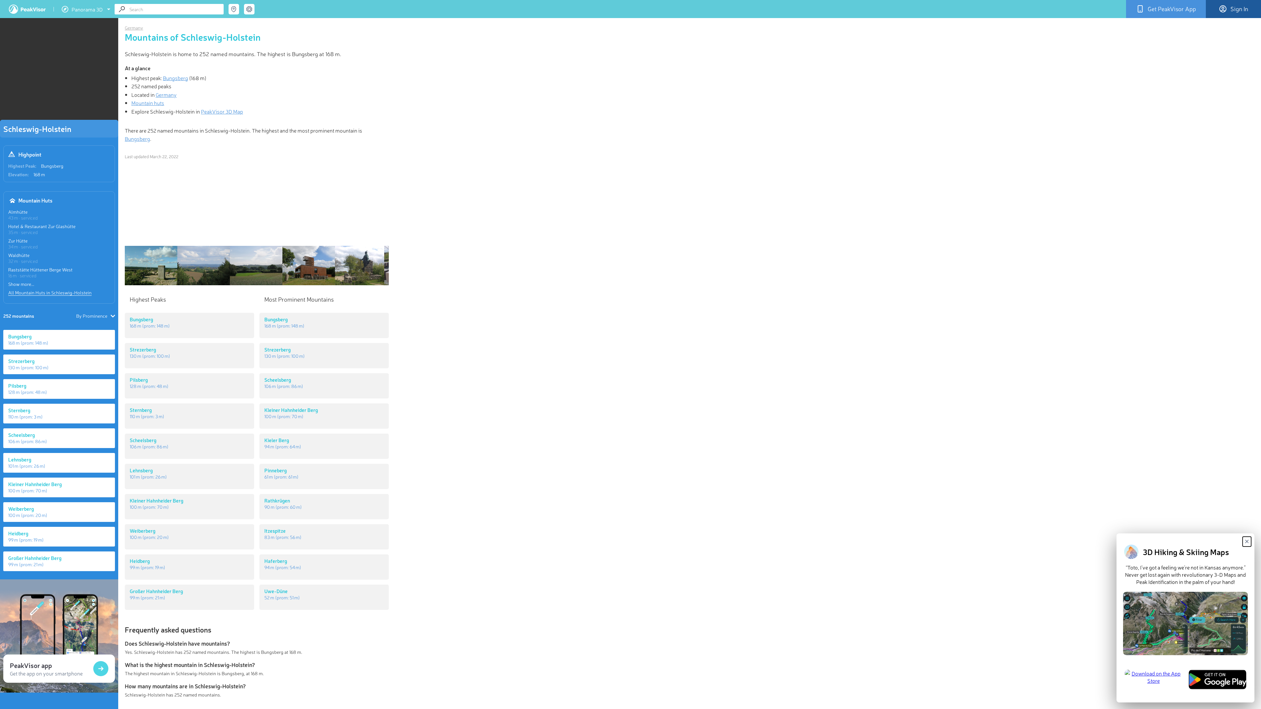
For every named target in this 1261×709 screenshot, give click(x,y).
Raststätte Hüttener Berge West (40, 269)
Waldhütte (19, 255)
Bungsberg (52, 166)
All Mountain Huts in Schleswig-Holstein (50, 292)
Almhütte (18, 212)
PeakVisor (27, 9)
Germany (134, 28)
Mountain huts (147, 102)
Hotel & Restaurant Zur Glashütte (42, 226)
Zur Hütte (18, 241)
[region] (59, 71)
